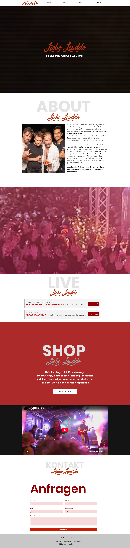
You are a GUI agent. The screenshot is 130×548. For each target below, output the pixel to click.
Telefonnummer (69, 508)
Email (32, 508)
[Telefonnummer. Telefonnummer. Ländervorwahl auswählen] (68, 511)
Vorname (33, 500)
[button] (43, 304)
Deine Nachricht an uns (36, 516)
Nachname (68, 500)
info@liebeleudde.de (65, 538)
